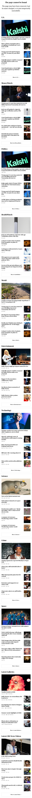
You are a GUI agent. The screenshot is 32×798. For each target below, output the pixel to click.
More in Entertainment (15, 404)
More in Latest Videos (15, 794)
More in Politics (15, 208)
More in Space (15, 666)
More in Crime (15, 600)
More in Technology (15, 470)
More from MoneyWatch (15, 143)
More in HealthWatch (15, 274)
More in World (15, 340)
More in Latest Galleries (15, 730)
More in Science (15, 534)
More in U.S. (15, 77)
